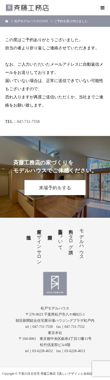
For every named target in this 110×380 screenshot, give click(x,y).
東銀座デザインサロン (39, 244)
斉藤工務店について (60, 237)
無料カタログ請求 (70, 236)
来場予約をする (55, 187)
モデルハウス (81, 242)
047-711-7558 (28, 121)
